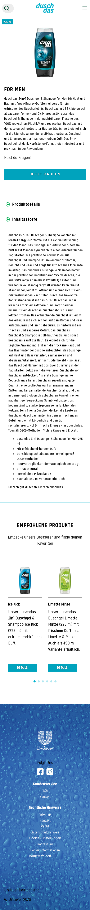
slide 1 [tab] (34, 681)
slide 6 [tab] (55, 681)
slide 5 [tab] (51, 681)
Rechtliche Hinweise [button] (45, 807)
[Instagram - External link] (49, 771)
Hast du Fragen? (18, 157)
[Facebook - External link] (40, 771)
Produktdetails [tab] (26, 204)
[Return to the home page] (45, 12)
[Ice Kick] (25, 580)
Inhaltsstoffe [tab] (24, 219)
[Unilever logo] (45, 750)
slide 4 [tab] (47, 681)
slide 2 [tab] (39, 681)
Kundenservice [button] (45, 784)
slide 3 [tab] (43, 681)
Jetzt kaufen (45, 174)
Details (22, 667)
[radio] (7, 21)
